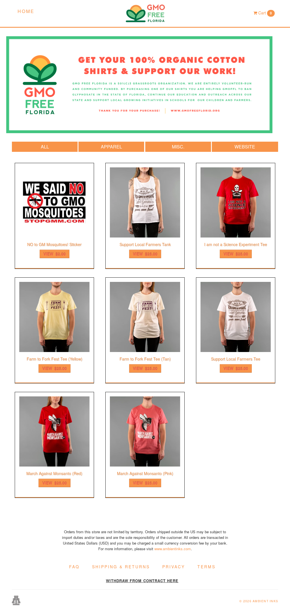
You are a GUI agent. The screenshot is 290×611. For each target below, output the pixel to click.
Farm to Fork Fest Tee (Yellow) (54, 359)
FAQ (74, 566)
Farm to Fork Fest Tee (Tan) (145, 359)
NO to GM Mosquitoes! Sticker (54, 244)
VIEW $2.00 (54, 254)
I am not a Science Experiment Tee (235, 244)
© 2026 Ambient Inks (258, 601)
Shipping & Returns (121, 566)
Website (244, 146)
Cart (264, 13)
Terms (206, 566)
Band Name (145, 13)
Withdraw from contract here (142, 580)
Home (26, 11)
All (45, 146)
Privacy (173, 566)
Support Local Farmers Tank (145, 244)
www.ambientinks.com (172, 548)
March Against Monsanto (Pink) (145, 473)
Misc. (178, 146)
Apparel (111, 146)
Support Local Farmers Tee (235, 359)
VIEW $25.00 (145, 254)
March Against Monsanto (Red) (54, 473)
